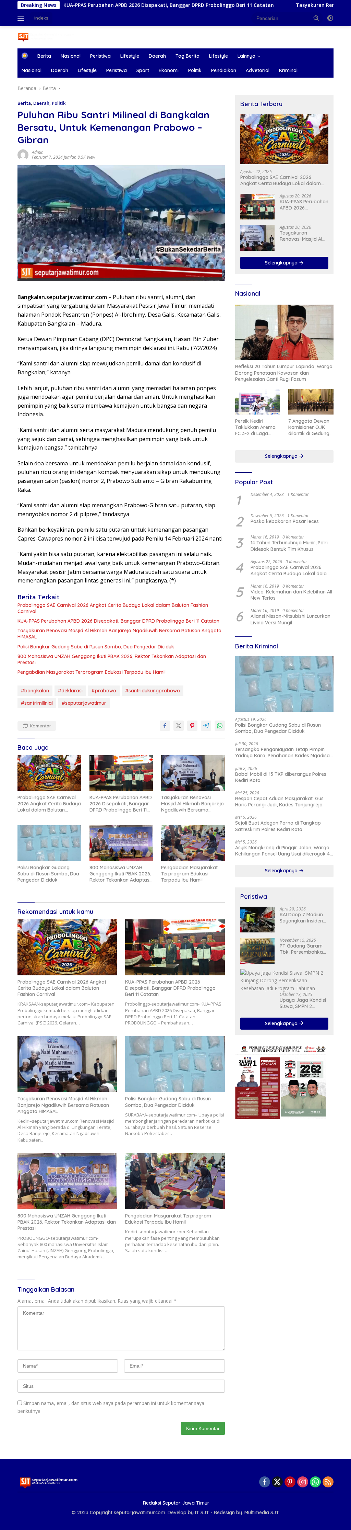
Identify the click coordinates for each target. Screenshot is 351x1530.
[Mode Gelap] (330, 18)
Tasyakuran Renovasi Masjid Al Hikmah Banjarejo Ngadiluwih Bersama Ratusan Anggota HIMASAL (119, 633)
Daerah (157, 56)
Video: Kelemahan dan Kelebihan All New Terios (291, 595)
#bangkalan (35, 691)
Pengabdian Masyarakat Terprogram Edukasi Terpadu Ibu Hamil (91, 672)
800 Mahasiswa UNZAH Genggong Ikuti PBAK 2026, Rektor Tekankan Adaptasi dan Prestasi (111, 659)
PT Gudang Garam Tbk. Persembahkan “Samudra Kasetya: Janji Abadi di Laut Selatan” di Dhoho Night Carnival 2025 (303, 949)
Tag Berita (187, 56)
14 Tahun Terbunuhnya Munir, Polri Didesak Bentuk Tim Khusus (289, 546)
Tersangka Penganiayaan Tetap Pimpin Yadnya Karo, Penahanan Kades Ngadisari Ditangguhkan (284, 752)
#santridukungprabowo (152, 691)
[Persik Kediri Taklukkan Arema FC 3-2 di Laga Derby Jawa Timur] (257, 402)
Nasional (71, 56)
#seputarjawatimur (84, 703)
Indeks (41, 18)
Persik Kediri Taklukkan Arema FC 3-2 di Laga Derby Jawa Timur (256, 427)
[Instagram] (302, 1482)
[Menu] (22, 18)
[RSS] (328, 1482)
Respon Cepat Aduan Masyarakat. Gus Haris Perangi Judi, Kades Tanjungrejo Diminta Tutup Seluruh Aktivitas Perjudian (282, 801)
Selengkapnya (282, 263)
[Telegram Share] (206, 726)
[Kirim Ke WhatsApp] (220, 726)
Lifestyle (129, 56)
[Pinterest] (290, 1482)
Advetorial (257, 70)
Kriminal (288, 70)
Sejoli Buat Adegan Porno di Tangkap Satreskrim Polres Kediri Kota (278, 826)
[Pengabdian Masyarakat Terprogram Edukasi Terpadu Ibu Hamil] (193, 843)
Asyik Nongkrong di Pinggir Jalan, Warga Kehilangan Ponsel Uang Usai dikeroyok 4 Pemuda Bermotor (282, 851)
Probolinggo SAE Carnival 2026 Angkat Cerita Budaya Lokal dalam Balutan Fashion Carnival (112, 608)
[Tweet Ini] (178, 726)
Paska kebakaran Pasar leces (285, 521)
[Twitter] (277, 1482)
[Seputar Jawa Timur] (46, 36)
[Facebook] (264, 1482)
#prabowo (104, 691)
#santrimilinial (37, 703)
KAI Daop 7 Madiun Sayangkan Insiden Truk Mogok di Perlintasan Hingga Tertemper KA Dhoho (304, 917)
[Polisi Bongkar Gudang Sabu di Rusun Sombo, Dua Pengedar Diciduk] (49, 843)
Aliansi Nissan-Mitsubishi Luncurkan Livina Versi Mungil (290, 619)
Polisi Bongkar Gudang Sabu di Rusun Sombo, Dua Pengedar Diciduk (95, 647)
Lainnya (246, 56)
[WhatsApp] (315, 1482)
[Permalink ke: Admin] (22, 154)
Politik (195, 70)
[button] (316, 17)
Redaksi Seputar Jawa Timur (176, 1503)
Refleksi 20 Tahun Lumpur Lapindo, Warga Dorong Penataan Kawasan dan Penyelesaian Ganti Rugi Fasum (283, 372)
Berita (44, 56)
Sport (142, 70)
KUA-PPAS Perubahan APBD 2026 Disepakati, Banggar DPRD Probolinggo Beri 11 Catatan (118, 621)
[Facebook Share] (165, 726)
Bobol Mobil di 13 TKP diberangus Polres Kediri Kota (280, 777)
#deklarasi (70, 691)
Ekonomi (169, 70)
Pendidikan (223, 70)
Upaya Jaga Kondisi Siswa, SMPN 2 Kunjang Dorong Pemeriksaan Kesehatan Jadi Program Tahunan (303, 1003)
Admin (38, 152)
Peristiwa (100, 56)
